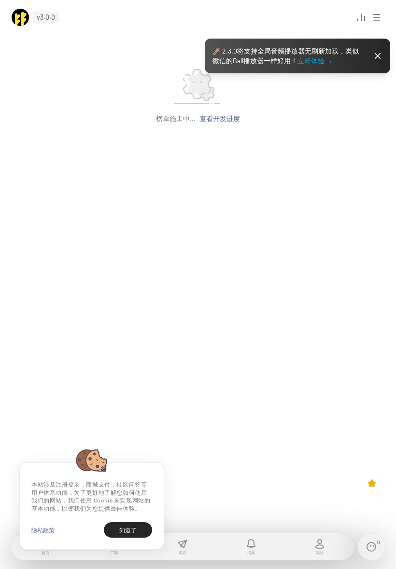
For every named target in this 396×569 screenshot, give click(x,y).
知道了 (128, 530)
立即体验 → (315, 60)
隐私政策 (43, 530)
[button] (20, 17)
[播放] (361, 17)
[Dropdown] (372, 483)
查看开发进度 (219, 118)
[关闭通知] (377, 56)
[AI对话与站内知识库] (371, 547)
